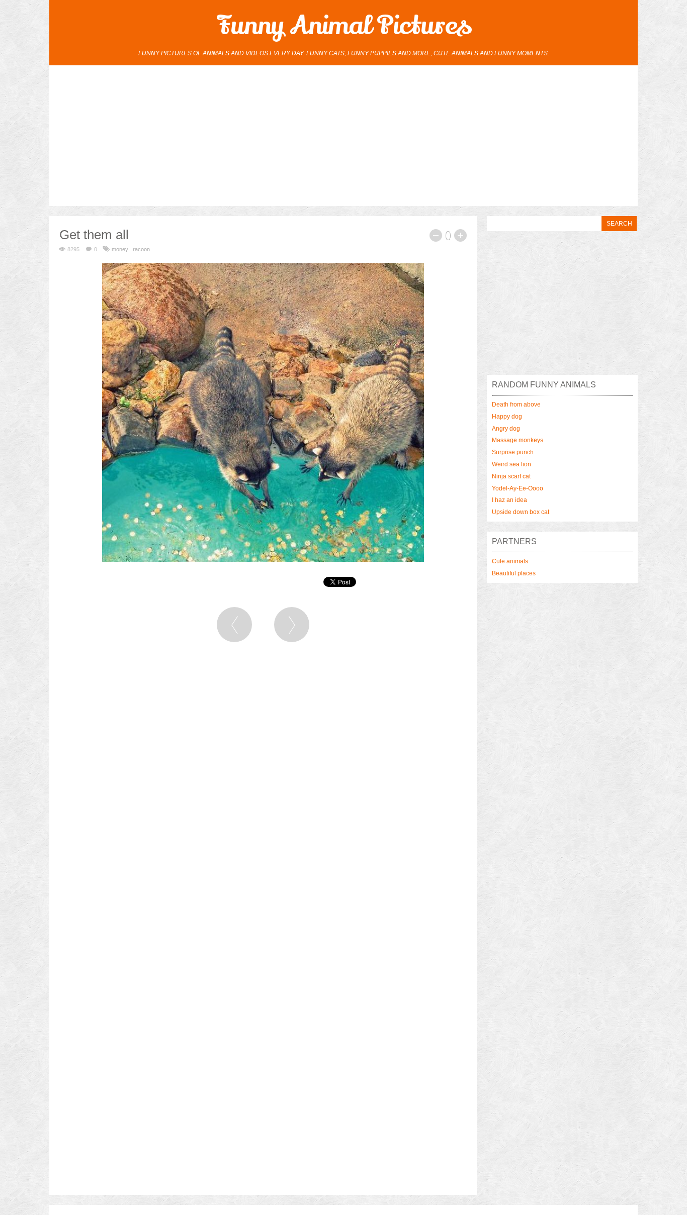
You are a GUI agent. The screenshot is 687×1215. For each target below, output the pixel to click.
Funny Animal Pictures (343, 26)
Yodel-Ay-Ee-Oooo (517, 488)
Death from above (516, 404)
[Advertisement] (343, 135)
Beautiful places (514, 573)
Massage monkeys (517, 440)
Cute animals (510, 561)
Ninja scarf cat (511, 476)
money (120, 249)
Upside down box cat (520, 512)
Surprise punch (513, 452)
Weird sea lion (511, 464)
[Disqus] (263, 788)
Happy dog (507, 416)
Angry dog (506, 428)
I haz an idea (509, 499)
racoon (141, 249)
